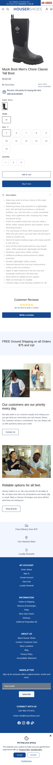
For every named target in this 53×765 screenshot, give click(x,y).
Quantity (6, 157)
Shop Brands (11, 509)
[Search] (7, 9)
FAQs (26, 610)
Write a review (26, 315)
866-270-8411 (29, 711)
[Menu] (3, 9)
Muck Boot (9, 84)
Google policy (36, 749)
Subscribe (26, 694)
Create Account (26, 577)
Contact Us (10, 432)
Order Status (26, 569)
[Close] (50, 735)
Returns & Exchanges (26, 606)
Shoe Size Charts (26, 614)
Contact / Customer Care (26, 642)
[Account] (46, 9)
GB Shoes (49, 1)
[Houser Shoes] (28, 9)
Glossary (26, 618)
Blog (26, 650)
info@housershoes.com (29, 716)
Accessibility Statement (26, 658)
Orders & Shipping (26, 602)
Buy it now (26, 184)
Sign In (26, 573)
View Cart (26, 581)
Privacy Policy (26, 654)
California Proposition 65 (26, 622)
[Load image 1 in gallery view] (26, 39)
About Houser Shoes (26, 638)
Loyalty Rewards (26, 585)
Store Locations (26, 646)
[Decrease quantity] (5, 162)
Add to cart (26, 174)
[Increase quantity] (21, 162)
